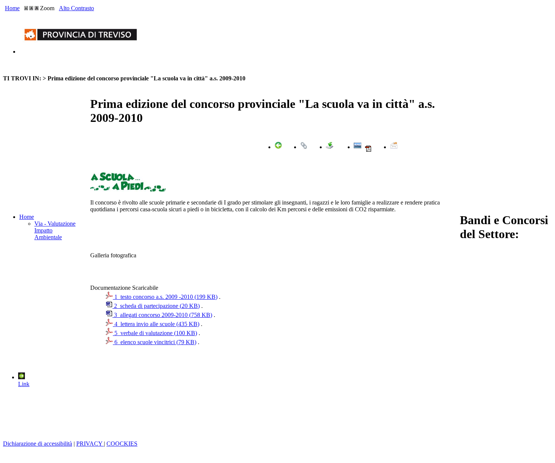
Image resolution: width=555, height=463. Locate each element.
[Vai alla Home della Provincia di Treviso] (82, 51)
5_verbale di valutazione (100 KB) (155, 333)
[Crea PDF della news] (368, 150)
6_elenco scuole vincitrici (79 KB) (154, 342)
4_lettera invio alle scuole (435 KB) (156, 324)
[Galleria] (357, 147)
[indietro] (278, 147)
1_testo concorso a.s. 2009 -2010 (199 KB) (165, 297)
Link (23, 384)
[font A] (26, 8)
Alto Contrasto (76, 8)
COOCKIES (121, 443)
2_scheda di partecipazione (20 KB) (156, 306)
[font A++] (37, 8)
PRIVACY (90, 443)
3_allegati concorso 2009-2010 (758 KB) (162, 315)
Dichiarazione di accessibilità (37, 443)
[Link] (304, 147)
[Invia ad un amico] (394, 147)
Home (12, 8)
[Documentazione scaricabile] (329, 147)
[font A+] (31, 8)
